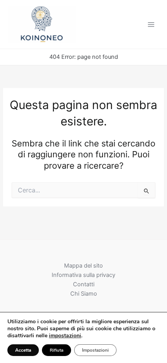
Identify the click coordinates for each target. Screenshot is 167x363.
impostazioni (65, 335)
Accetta (23, 350)
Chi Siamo (83, 293)
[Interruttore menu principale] (151, 24)
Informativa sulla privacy (83, 274)
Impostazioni (95, 350)
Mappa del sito (83, 265)
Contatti (83, 284)
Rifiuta (56, 350)
